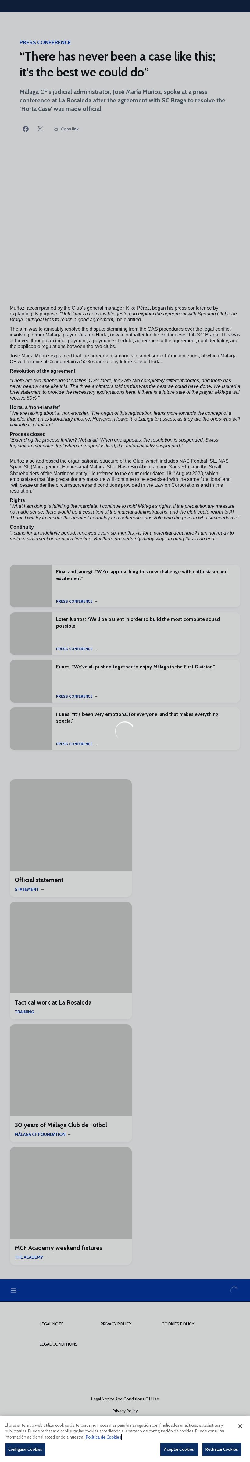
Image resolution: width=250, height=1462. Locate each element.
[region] (125, 1439)
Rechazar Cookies (221, 1449)
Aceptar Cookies (179, 1449)
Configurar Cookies (25, 1449)
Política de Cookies (103, 1437)
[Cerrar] (240, 1426)
